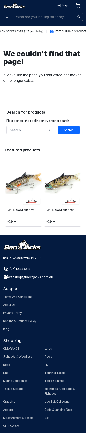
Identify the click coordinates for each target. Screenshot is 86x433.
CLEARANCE (11, 348)
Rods (6, 364)
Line (6, 372)
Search (68, 130)
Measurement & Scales (18, 417)
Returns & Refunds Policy (19, 321)
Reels (48, 356)
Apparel (8, 409)
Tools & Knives (54, 380)
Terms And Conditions (17, 296)
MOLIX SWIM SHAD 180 (60, 210)
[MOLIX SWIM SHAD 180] (62, 183)
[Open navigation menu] (6, 17)
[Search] (78, 17)
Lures (48, 348)
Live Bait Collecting (57, 401)
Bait (47, 417)
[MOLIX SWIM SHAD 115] (23, 183)
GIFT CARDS (11, 425)
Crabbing (9, 401)
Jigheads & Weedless (17, 356)
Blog (6, 329)
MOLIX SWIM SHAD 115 (20, 210)
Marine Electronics (15, 380)
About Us (9, 304)
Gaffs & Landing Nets (58, 409)
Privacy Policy (12, 313)
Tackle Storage (13, 388)
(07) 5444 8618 (20, 268)
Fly (46, 364)
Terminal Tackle (55, 372)
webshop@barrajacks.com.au (30, 277)
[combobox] (48, 17)
